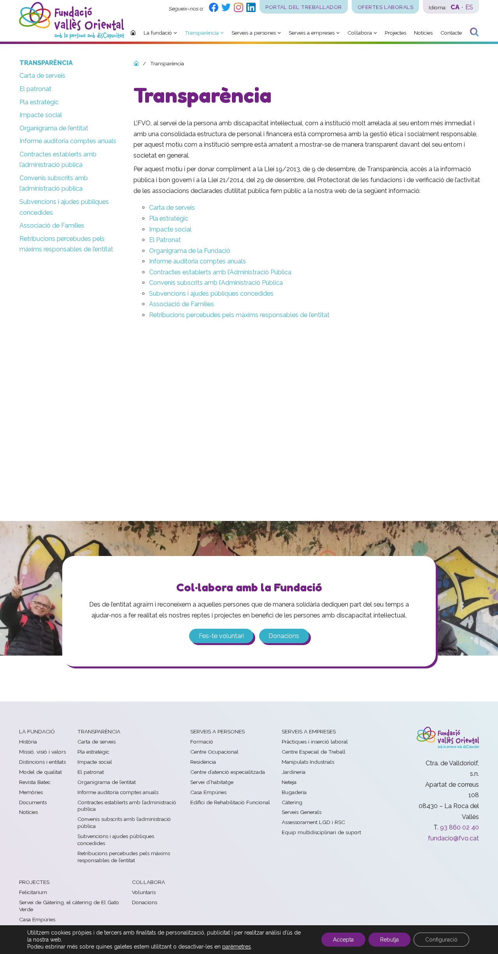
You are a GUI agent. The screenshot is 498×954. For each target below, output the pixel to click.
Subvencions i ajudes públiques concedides (64, 207)
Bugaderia (294, 792)
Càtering (292, 802)
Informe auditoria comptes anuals (67, 141)
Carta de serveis (42, 75)
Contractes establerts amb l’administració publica (126, 805)
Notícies (28, 812)
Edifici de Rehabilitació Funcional (230, 802)
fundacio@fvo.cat (453, 838)
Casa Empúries (208, 792)
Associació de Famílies (51, 225)
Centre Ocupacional (214, 752)
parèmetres (236, 946)
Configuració (441, 939)
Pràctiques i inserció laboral (315, 741)
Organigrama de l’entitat (53, 128)
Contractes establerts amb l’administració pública (57, 160)
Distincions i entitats (42, 762)
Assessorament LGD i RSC (313, 822)
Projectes (34, 882)
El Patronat (165, 240)
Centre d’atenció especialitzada (227, 772)
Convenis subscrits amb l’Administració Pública (216, 282)
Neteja (289, 782)
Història (28, 741)
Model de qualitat (40, 772)
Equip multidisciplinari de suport (321, 832)
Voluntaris (144, 892)
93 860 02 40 (459, 827)
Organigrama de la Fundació (189, 250)
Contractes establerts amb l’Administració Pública (220, 272)
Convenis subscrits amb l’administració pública (53, 183)
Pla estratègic (39, 102)
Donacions (283, 636)
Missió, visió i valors (42, 752)
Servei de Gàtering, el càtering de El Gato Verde (69, 905)
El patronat (35, 89)
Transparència (46, 63)
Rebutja (389, 939)
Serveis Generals (301, 812)
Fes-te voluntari (221, 636)
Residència (203, 762)
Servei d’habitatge (211, 782)
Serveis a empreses (309, 731)
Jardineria (293, 772)
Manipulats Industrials (308, 762)
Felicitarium (33, 892)
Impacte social (40, 115)
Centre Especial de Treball (313, 752)
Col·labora (148, 882)
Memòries (31, 792)
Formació (201, 741)
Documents (33, 802)
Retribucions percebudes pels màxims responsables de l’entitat (66, 244)
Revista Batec (35, 782)
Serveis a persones (217, 731)
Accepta (343, 939)
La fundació (37, 731)
